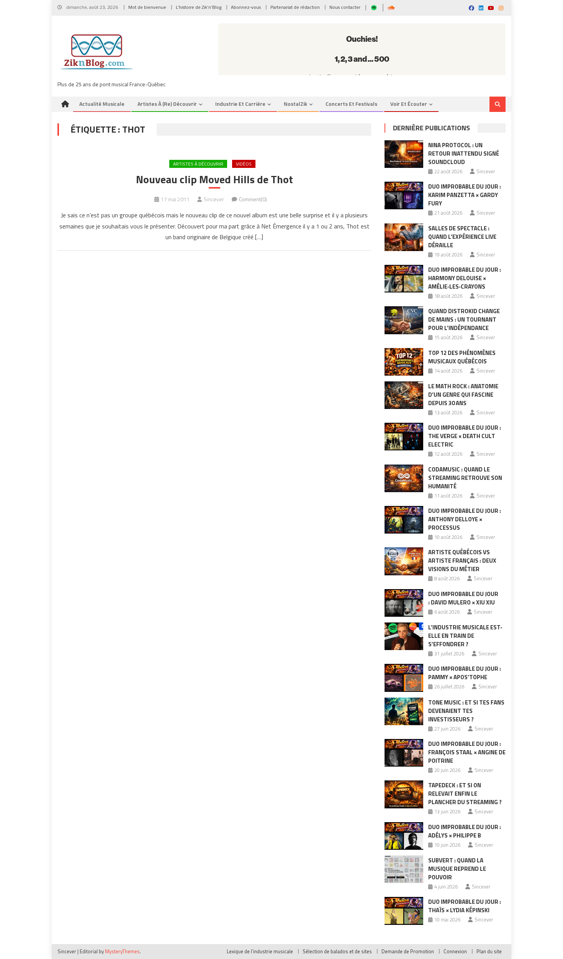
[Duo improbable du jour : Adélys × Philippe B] (404, 836)
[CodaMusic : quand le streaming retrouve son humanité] (404, 478)
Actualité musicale (101, 104)
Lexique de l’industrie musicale (260, 951)
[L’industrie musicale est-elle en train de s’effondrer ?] (404, 636)
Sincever (214, 199)
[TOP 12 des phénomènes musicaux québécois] (404, 362)
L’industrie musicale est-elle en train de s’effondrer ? (465, 636)
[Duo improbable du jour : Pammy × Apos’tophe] (404, 677)
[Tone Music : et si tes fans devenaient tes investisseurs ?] (404, 711)
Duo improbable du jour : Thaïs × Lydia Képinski (464, 906)
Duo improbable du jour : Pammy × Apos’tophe (464, 672)
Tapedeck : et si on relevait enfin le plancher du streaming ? (465, 793)
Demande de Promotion (407, 951)
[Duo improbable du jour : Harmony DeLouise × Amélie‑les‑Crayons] (404, 278)
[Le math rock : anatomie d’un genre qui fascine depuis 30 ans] (404, 395)
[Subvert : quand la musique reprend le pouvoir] (404, 869)
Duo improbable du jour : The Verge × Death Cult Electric (464, 436)
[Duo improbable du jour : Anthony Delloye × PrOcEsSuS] (404, 520)
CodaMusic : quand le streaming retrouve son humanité (465, 478)
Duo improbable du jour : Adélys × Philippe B (464, 831)
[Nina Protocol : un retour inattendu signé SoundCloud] (404, 154)
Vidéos (244, 163)
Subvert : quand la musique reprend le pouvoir (457, 869)
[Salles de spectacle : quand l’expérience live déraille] (404, 237)
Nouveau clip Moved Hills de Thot (214, 179)
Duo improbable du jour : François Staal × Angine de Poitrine (467, 752)
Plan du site (489, 951)
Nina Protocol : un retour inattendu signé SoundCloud (463, 153)
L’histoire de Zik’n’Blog (198, 7)
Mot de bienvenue (147, 7)
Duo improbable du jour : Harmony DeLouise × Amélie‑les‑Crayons (464, 278)
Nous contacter (344, 7)
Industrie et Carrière (240, 104)
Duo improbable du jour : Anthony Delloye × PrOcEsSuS (464, 519)
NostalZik (295, 104)
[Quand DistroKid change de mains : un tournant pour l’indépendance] (404, 320)
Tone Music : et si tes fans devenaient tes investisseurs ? (466, 711)
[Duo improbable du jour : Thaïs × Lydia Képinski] (404, 911)
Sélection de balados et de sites (337, 951)
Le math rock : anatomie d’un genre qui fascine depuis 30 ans (463, 394)
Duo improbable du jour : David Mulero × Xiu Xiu (463, 598)
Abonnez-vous (246, 7)
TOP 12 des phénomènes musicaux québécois (462, 357)
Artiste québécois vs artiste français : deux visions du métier (462, 560)
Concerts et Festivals (351, 104)
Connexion (455, 951)
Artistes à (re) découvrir (167, 104)
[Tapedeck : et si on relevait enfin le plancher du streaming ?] (404, 794)
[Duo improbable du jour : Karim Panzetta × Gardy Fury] (404, 195)
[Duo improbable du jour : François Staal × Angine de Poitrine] (404, 753)
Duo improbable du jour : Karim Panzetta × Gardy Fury (464, 195)
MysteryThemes (122, 951)
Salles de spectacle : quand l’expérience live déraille (462, 237)
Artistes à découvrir (198, 163)
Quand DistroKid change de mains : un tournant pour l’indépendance (464, 319)
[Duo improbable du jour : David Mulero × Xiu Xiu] (404, 603)
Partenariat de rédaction (295, 7)
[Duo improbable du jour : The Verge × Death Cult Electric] (404, 436)
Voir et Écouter (408, 104)
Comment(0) (253, 199)
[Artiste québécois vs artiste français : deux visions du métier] (404, 561)
